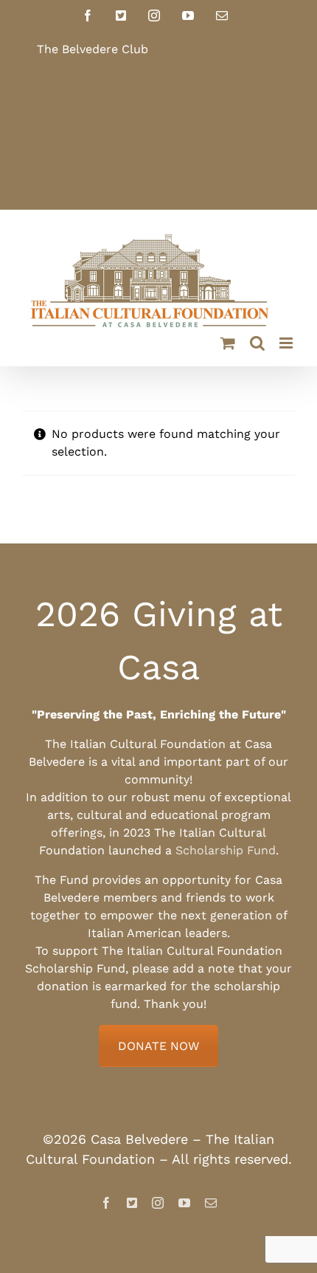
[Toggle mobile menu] (287, 343)
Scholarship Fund (225, 850)
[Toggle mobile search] (257, 343)
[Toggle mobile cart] (227, 343)
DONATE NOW (158, 1046)
